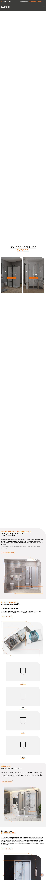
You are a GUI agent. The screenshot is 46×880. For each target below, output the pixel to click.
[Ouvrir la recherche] (44, 1)
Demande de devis (7, 617)
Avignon (39, 1)
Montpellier (32, 1)
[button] (43, 6)
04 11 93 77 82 (7, 1)
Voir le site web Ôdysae (8, 552)
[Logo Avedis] (5, 7)
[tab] (21, 819)
